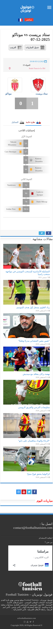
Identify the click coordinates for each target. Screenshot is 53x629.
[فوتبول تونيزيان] (26, 8)
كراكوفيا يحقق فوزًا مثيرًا (38, 474)
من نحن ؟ (48, 542)
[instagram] (18, 491)
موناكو (8, 93)
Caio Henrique (10, 152)
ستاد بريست (42, 93)
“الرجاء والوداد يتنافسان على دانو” (34, 440)
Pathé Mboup (42, 202)
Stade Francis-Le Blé (37, 68)
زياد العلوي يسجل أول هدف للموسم (33, 307)
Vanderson (11, 185)
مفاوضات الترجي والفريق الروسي (34, 407)
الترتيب (13, 47)
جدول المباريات (32, 47)
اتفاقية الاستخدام (45, 538)
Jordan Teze (11, 209)
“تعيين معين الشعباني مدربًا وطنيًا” (34, 341)
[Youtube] (23, 491)
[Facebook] (34, 491)
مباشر (29, 20)
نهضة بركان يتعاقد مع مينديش (36, 374)
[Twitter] (29, 491)
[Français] (20, 20)
